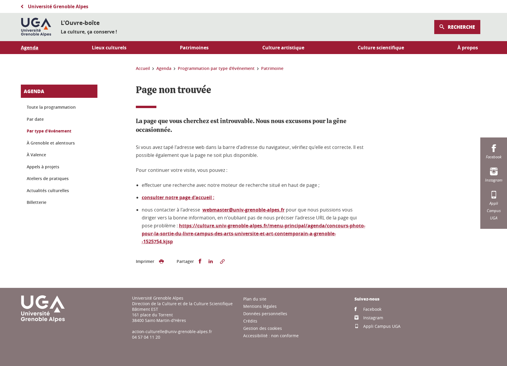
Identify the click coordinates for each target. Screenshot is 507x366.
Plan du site (254, 299)
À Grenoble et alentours (51, 143)
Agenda (34, 91)
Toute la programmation (51, 107)
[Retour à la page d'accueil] (36, 27)
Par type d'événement (49, 131)
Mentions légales (260, 306)
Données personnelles (265, 313)
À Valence (36, 154)
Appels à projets (43, 166)
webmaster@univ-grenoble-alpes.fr (243, 209)
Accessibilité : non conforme (271, 335)
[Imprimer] (161, 261)
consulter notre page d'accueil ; (178, 197)
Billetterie (36, 202)
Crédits (250, 321)
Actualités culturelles (48, 190)
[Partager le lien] (222, 261)
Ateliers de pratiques (48, 178)
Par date (35, 119)
